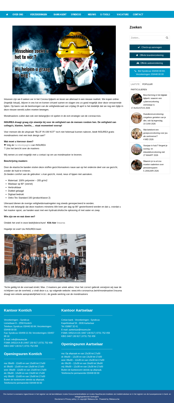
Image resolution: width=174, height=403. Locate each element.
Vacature (123, 14)
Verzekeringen (38, 14)
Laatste (135, 84)
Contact (138, 14)
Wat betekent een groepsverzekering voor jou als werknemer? (155, 133)
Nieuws (92, 14)
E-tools (105, 14)
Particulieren (139, 89)
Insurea (61, 223)
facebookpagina (23, 145)
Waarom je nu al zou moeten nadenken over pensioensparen (153, 164)
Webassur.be (114, 399)
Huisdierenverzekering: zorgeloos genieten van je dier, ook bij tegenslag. (154, 117)
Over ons (18, 14)
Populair (147, 84)
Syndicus (76, 14)
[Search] (167, 38)
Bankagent (60, 14)
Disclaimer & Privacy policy (65, 399)
